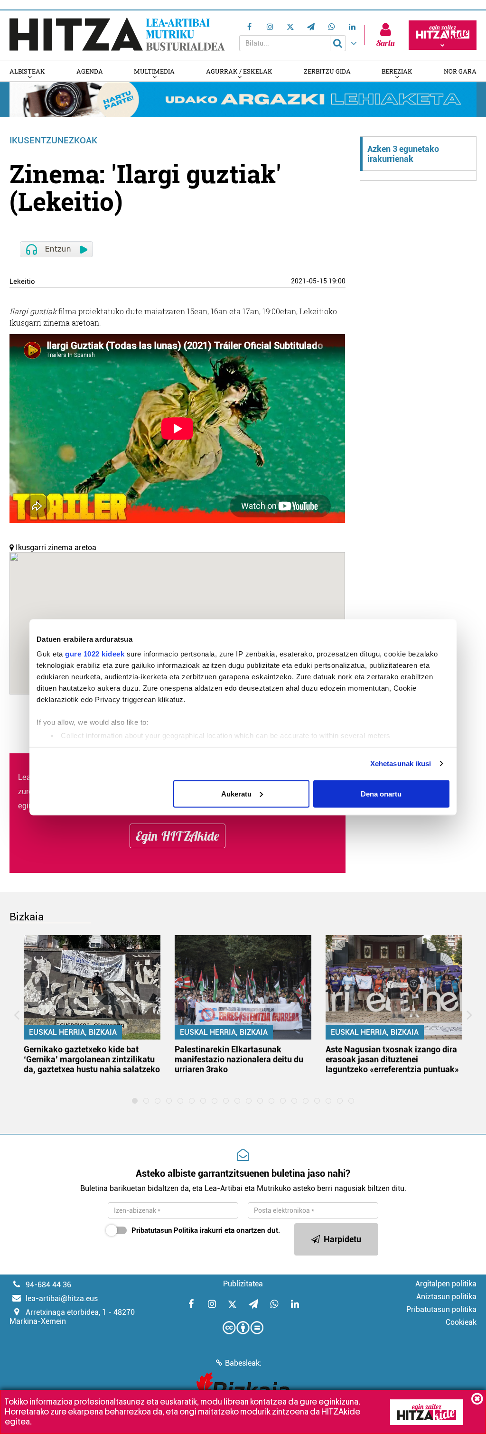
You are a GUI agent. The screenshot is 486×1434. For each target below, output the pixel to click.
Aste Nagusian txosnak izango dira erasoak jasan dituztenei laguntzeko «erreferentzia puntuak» (392, 1059)
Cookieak (461, 1322)
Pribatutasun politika (441, 1309)
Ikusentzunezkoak (53, 140)
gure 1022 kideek (94, 654)
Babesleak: (243, 1363)
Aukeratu (236, 793)
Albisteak (27, 71)
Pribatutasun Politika (164, 1230)
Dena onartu (381, 793)
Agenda (89, 71)
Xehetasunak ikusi (400, 763)
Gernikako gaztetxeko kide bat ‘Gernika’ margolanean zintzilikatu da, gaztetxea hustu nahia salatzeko (92, 1059)
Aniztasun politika (446, 1296)
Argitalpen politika (446, 1283)
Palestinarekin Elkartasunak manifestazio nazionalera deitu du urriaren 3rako (239, 1059)
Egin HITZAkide (177, 836)
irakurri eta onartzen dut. (205, 1230)
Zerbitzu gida (327, 71)
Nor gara (460, 71)
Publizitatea (243, 1283)
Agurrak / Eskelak (239, 71)
